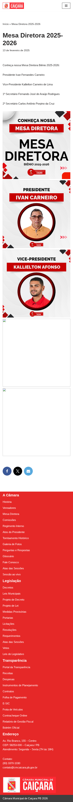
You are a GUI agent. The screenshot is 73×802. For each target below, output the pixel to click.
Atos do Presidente (14, 532)
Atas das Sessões (13, 568)
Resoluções (9, 629)
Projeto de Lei (10, 605)
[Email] (28, 471)
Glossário (8, 556)
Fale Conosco (11, 562)
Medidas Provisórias (14, 611)
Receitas (8, 673)
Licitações (8, 623)
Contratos (8, 691)
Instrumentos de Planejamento (20, 685)
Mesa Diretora (11, 513)
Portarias (8, 617)
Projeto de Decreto (13, 599)
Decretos (8, 587)
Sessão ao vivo (12, 574)
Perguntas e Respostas (16, 550)
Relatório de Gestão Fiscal (18, 721)
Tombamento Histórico (16, 538)
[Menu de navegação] (66, 6)
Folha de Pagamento (15, 697)
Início (6, 24)
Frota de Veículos (13, 709)
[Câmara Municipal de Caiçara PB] (13, 5)
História (7, 501)
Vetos (6, 647)
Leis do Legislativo (13, 654)
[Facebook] (7, 471)
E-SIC (6, 703)
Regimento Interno (13, 525)
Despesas (9, 679)
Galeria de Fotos (12, 544)
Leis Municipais (12, 593)
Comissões (9, 519)
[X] (17, 471)
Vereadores (9, 507)
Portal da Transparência (16, 667)
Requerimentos (11, 635)
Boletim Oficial (11, 727)
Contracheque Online (15, 715)
